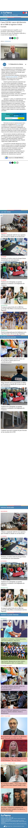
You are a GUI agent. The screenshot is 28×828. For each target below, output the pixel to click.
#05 (2, 313)
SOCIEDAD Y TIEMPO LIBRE (8, 763)
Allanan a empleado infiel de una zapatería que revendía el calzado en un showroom (13, 235)
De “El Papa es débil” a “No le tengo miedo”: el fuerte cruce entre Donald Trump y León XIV (14, 785)
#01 (2, 215)
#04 (2, 287)
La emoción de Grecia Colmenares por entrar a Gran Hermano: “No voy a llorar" (14, 759)
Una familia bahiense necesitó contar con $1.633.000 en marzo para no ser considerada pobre (13, 360)
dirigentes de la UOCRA (11, 76)
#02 (2, 239)
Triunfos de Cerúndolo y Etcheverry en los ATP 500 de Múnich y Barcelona (13, 639)
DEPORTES (4, 618)
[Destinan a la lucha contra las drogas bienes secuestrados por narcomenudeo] (14, 247)
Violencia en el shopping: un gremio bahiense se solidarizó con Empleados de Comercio (12, 283)
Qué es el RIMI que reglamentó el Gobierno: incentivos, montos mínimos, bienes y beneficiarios (14, 711)
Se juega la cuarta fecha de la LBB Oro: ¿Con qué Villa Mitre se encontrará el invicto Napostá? (14, 308)
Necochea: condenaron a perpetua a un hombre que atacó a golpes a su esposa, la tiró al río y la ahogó (13, 809)
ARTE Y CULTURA (5, 716)
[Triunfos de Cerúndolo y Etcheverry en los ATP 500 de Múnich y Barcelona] (14, 629)
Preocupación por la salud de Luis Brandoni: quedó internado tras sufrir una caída (14, 737)
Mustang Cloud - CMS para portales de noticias (15, 826)
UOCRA (19, 124)
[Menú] (2, 13)
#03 (2, 262)
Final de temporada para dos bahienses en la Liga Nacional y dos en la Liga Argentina (13, 333)
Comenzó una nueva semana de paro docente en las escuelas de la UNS (14, 431)
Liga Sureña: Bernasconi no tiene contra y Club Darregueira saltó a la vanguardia (13, 662)
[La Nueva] (8, 13)
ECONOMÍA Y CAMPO (6, 665)
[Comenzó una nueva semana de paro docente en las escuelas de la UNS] (14, 420)
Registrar (21, 118)
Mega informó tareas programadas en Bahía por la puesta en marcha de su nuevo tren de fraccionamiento (13, 384)
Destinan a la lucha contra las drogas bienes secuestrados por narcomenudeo (13, 259)
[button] (10, 38)
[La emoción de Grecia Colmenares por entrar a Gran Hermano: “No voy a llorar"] (14, 748)
